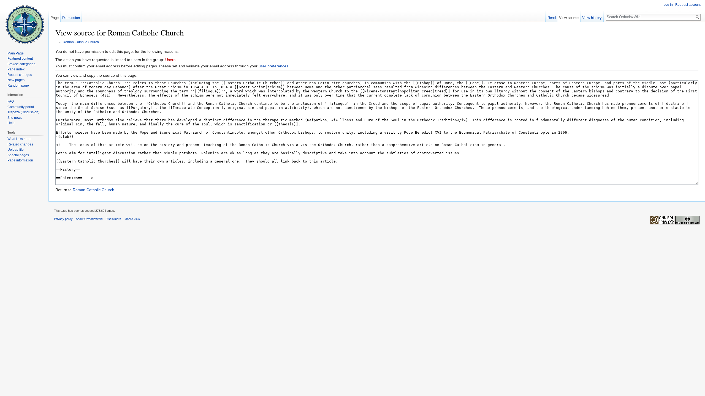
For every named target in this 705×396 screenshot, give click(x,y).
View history (592, 18)
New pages (16, 80)
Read (551, 18)
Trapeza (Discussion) (23, 112)
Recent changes (19, 75)
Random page (18, 85)
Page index (16, 69)
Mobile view (132, 219)
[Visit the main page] (24, 22)
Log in (668, 5)
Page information (20, 160)
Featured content (20, 59)
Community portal (20, 107)
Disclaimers (113, 219)
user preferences (273, 66)
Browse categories (21, 64)
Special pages (18, 155)
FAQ (10, 101)
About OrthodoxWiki (89, 219)
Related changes (20, 144)
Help (11, 123)
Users (170, 59)
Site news (14, 118)
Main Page (15, 53)
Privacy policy (63, 219)
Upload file (15, 150)
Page (54, 18)
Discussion (71, 18)
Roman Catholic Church (81, 42)
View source (569, 18)
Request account (688, 5)
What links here (19, 139)
